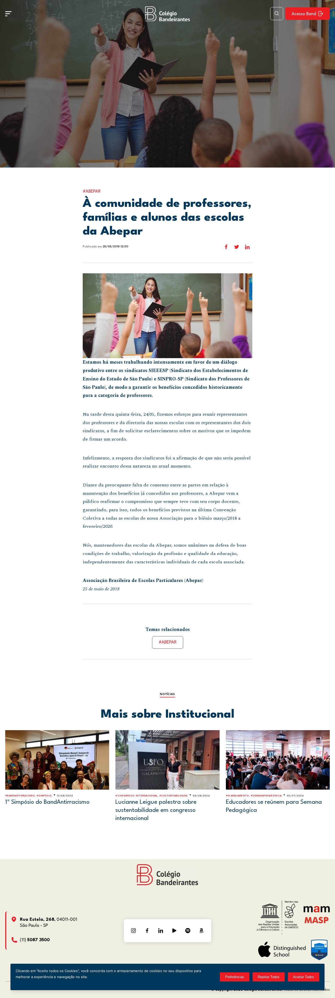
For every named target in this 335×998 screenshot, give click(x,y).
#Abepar (168, 642)
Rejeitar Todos (269, 977)
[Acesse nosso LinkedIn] (160, 930)
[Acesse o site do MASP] (316, 920)
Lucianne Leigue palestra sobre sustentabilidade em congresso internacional (156, 810)
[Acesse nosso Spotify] (188, 930)
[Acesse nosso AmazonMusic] (201, 930)
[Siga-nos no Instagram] (133, 930)
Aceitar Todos (303, 977)
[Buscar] (276, 13)
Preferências (234, 977)
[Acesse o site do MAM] (317, 911)
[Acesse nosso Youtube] (174, 930)
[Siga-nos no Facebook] (147, 930)
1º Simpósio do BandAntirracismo (47, 802)
